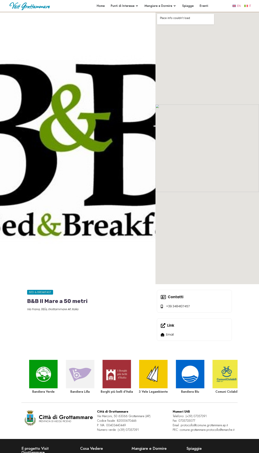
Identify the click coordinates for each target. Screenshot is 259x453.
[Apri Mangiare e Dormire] (174, 6)
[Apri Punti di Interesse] (136, 6)
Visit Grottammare (29, 5)
